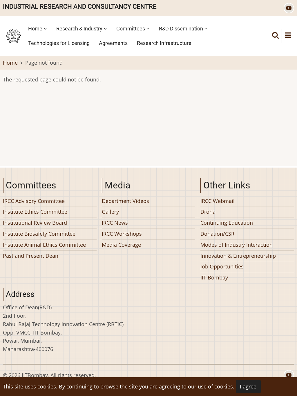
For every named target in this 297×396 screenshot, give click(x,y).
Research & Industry (80, 29)
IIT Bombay (214, 277)
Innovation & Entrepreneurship (238, 255)
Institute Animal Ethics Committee (44, 244)
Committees (131, 29)
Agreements (113, 43)
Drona (207, 211)
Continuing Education (226, 222)
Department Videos (125, 200)
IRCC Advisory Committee (34, 200)
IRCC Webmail (217, 200)
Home (36, 29)
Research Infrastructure (164, 43)
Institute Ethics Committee (35, 211)
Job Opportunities (222, 266)
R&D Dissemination (181, 29)
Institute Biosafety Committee (39, 233)
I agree (248, 386)
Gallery (110, 211)
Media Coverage (121, 244)
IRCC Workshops (122, 233)
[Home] (13, 35)
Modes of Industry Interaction (236, 244)
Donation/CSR (217, 233)
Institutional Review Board (35, 222)
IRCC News (115, 222)
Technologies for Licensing (59, 43)
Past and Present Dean (30, 255)
